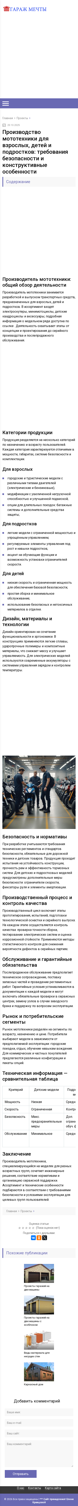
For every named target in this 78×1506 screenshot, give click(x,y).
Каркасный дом (33, 1384)
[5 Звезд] (33, 1228)
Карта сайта (53, 1488)
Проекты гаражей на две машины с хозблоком (36, 1321)
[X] (44, 1237)
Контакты (34, 1488)
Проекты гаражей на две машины (36, 1288)
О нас (20, 1488)
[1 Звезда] (20, 1228)
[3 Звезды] (27, 1228)
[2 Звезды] (23, 1228)
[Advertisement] (39, 56)
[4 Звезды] (30, 1228)
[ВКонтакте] (33, 1237)
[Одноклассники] (39, 1237)
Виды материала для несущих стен (37, 1354)
